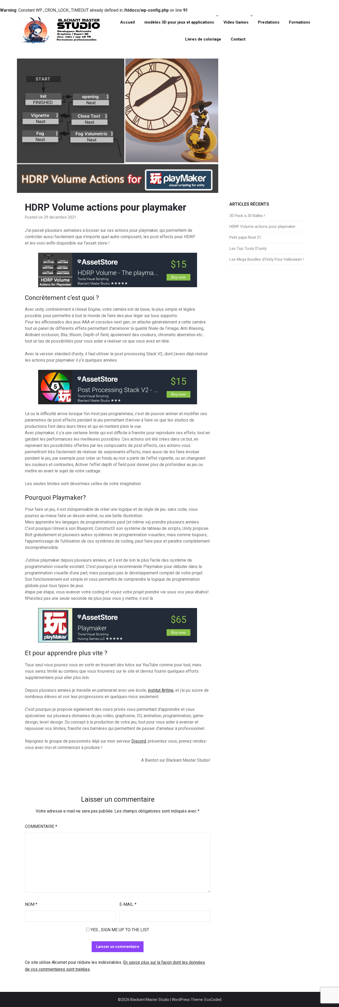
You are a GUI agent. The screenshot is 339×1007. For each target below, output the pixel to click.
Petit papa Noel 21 (245, 237)
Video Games (236, 22)
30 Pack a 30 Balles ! (247, 215)
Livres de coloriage (203, 39)
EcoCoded (212, 999)
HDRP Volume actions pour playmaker (262, 226)
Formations (299, 22)
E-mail (127, 904)
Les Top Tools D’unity (248, 248)
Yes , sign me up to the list (119, 929)
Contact (238, 39)
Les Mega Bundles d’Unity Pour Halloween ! (266, 259)
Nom (31, 904)
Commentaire (41, 826)
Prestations (268, 22)
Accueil (127, 22)
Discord (138, 741)
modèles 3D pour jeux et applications (179, 22)
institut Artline (160, 690)
